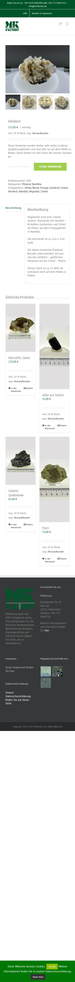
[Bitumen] (57, 671)
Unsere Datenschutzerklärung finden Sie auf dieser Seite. (18, 698)
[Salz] (45, 671)
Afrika (28, 187)
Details (29, 388)
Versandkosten (40, 133)
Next (67, 69)
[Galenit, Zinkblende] (20, 461)
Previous (8, 69)
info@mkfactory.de (37, 6)
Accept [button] (52, 966)
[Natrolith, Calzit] (20, 328)
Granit (64, 187)
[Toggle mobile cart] (60, 24)
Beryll (35, 187)
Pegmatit (34, 191)
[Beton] (45, 683)
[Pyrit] (54, 479)
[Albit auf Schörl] (54, 346)
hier (47, 630)
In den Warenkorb (50, 166)
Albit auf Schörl (53, 395)
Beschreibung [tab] (13, 208)
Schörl (44, 191)
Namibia (36, 184)
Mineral (26, 184)
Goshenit (55, 187)
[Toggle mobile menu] (68, 24)
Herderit (13, 191)
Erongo (44, 187)
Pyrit (45, 528)
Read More (38, 977)
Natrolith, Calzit (19, 358)
